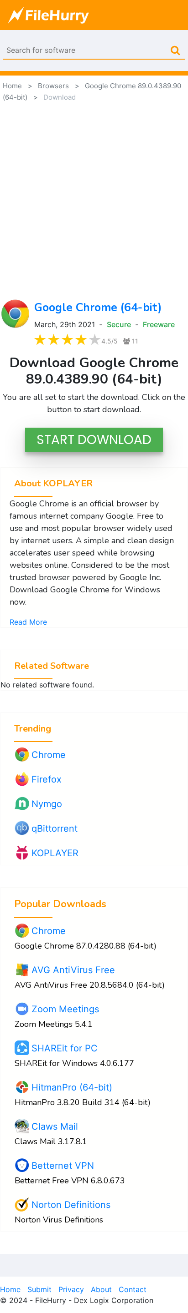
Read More (28, 621)
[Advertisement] (94, 200)
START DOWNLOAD (94, 440)
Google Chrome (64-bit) (98, 307)
